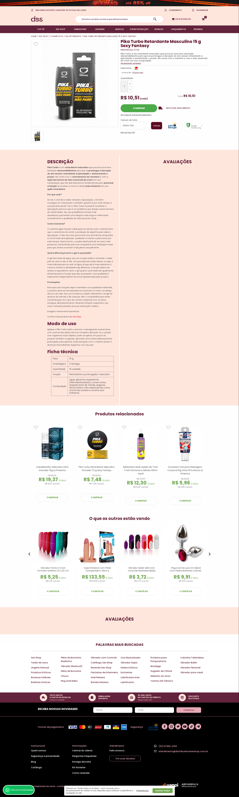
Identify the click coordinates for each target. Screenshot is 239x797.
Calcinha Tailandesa (192, 657)
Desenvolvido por (189, 786)
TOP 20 (40, 29)
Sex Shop (36, 657)
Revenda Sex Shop (101, 667)
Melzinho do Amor (160, 676)
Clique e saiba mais (145, 700)
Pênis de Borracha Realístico (71, 659)
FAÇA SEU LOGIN (79, 10)
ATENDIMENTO (175, 10)
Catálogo (36, 767)
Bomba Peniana (99, 682)
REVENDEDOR (202, 10)
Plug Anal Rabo (69, 680)
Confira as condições (57, 700)
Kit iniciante (78, 767)
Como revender (81, 773)
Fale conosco (116, 750)
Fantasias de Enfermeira (104, 672)
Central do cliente (82, 750)
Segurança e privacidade (45, 756)
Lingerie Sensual (40, 667)
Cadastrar (189, 710)
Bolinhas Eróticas (40, 682)
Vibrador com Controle (104, 657)
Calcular (156, 125)
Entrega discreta (81, 761)
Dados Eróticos (129, 667)
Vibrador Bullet (188, 662)
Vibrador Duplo (129, 662)
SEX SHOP (60, 29)
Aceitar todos (162, 790)
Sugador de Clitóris (161, 671)
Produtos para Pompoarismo (158, 659)
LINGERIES (100, 29)
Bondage (155, 666)
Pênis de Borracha (71, 671)
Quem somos (38, 750)
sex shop (77, 316)
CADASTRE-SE (62, 10)
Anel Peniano (98, 677)
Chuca (64, 676)
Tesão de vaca (39, 662)
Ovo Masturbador (131, 657)
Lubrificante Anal (130, 677)
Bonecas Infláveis (41, 677)
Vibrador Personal (190, 667)
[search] (155, 19)
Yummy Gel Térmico (161, 680)
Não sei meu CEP (128, 132)
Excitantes (126, 672)
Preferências (142, 791)
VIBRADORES (80, 29)
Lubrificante (127, 682)
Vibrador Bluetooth (71, 666)
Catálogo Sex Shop (101, 662)
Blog (33, 761)
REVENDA (198, 29)
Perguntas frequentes (84, 756)
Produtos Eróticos (41, 672)
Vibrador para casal (191, 672)
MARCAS (119, 29)
